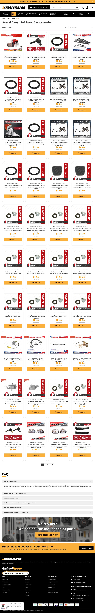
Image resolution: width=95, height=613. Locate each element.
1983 (17, 18)
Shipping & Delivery (52, 582)
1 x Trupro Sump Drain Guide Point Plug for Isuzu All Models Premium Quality (36, 230)
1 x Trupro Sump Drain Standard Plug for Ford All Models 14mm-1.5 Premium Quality (82, 273)
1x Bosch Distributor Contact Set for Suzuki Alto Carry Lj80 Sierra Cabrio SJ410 (82, 360)
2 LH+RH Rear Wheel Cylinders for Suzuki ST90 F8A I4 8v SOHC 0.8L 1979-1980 (59, 446)
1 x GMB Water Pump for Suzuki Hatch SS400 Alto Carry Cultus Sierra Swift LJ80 (13, 144)
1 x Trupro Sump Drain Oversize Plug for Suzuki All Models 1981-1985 (13, 273)
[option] (47, 1)
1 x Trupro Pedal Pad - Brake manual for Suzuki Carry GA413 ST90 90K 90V (59, 187)
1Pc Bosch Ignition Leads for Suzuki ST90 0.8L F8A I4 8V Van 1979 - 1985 (36, 360)
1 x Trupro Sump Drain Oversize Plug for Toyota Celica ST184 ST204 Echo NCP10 (59, 273)
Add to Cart (14, 67)
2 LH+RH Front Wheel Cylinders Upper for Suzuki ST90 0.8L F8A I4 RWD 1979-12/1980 (36, 446)
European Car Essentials (53, 14)
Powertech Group (39, 610)
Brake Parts (20, 13)
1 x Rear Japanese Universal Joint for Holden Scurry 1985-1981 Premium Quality (59, 144)
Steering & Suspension (31, 13)
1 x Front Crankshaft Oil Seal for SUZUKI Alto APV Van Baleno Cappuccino (36, 101)
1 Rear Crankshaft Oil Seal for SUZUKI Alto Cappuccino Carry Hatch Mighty (59, 57)
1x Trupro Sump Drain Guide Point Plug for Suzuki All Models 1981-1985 (59, 403)
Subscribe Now (86, 548)
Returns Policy (51, 584)
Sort (66, 27)
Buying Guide (28, 584)
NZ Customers (28, 590)
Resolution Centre (6, 584)
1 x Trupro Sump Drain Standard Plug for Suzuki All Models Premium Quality (82, 316)
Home (3, 18)
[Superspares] (13, 7)
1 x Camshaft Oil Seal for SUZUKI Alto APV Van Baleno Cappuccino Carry (13, 101)
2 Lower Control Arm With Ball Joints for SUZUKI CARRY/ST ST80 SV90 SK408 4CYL (82, 446)
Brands (75, 13)
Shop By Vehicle (6, 590)
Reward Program (81, 14)
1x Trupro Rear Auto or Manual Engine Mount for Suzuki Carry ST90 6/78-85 (36, 403)
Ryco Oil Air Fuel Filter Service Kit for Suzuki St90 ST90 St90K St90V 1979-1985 (13, 57)
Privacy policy (51, 590)
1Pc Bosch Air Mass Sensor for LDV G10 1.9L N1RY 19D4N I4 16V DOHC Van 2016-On (14, 606)
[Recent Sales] (3, 606)
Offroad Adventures (65, 14)
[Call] (83, 7)
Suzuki (8, 18)
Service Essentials (43, 13)
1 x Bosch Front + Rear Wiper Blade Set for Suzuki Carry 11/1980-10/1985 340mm (82, 57)
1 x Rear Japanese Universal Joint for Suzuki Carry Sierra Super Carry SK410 (82, 144)
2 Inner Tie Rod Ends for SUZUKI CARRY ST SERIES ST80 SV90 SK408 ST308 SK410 (13, 446)
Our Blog (27, 582)
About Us (27, 579)
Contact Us (27, 587)
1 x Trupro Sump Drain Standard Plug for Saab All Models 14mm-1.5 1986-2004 (36, 316)
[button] (6, 14)
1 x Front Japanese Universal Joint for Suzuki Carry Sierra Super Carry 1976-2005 (82, 101)
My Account (5, 579)
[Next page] (52, 465)
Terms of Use (51, 587)
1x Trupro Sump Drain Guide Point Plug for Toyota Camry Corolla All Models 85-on (82, 403)
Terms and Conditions (53, 592)
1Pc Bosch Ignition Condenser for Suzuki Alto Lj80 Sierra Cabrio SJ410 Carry (13, 360)
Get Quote (4, 592)
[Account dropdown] (87, 8)
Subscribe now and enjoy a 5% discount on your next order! (47, 1)
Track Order (5, 582)
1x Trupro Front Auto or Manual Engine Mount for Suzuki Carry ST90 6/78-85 (13, 403)
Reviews (90, 13)
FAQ (3, 587)
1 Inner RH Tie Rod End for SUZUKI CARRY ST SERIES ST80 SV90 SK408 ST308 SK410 (36, 57)
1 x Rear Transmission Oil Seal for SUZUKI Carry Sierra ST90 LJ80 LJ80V (36, 187)
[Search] (77, 7)
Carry (13, 18)
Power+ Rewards (52, 579)
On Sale (13, 14)
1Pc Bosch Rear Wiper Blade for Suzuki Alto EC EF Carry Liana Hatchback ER (59, 360)
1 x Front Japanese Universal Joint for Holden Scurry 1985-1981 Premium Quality (59, 101)
